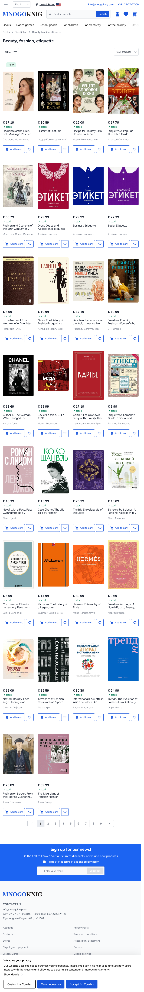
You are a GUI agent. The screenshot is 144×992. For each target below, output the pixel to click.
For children (70, 25)
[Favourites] (126, 14)
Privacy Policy (81, 927)
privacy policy (91, 861)
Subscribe (95, 870)
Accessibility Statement (87, 940)
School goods (48, 25)
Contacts (8, 934)
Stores (6, 940)
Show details (11, 974)
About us (8, 927)
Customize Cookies (19, 984)
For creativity (92, 25)
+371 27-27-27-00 (128, 4)
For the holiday (116, 25)
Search (103, 14)
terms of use (71, 861)
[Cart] (134, 14)
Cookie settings (82, 953)
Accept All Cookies (82, 984)
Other (135, 25)
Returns (78, 947)
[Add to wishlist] (30, 149)
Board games (25, 25)
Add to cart (16, 149)
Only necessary (51, 984)
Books (7, 25)
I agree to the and (73, 861)
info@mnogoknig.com (101, 4)
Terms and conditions (85, 934)
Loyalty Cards (10, 953)
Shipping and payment (15, 947)
